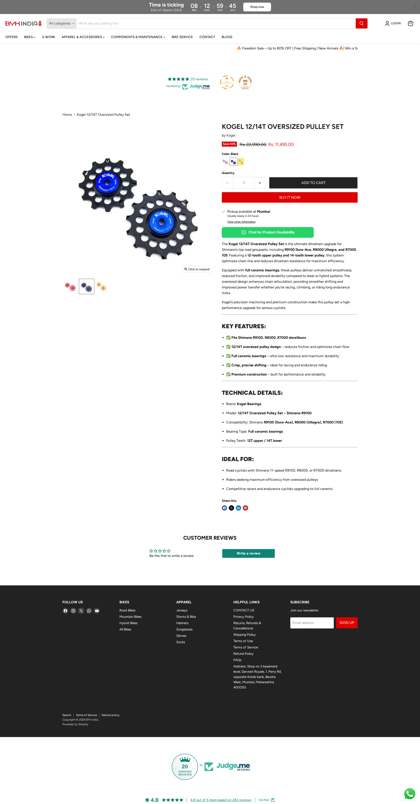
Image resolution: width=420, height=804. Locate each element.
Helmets (182, 623)
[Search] (362, 23)
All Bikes (125, 629)
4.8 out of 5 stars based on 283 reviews (220, 800)
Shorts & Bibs (186, 617)
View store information (241, 221)
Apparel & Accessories (82, 37)
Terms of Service (245, 647)
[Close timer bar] (415, 7)
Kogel (230, 135)
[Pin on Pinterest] (245, 508)
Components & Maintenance (137, 37)
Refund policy (110, 715)
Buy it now (289, 197)
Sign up (347, 622)
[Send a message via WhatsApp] (410, 794)
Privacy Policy (243, 617)
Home (67, 115)
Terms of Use (243, 641)
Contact (207, 37)
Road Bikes (127, 610)
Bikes (29, 37)
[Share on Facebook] (224, 508)
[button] (393, 23)
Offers (11, 37)
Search (66, 715)
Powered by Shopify (75, 724)
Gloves (181, 636)
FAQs (237, 660)
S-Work (48, 37)
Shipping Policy (244, 635)
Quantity (228, 173)
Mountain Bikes (130, 617)
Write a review (248, 553)
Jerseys (181, 610)
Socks (180, 642)
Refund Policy (243, 654)
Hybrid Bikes (128, 623)
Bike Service (182, 37)
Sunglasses (184, 629)
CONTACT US (243, 610)
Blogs (227, 37)
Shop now (257, 7)
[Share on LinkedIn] (238, 508)
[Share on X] (231, 508)
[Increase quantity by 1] (260, 183)
